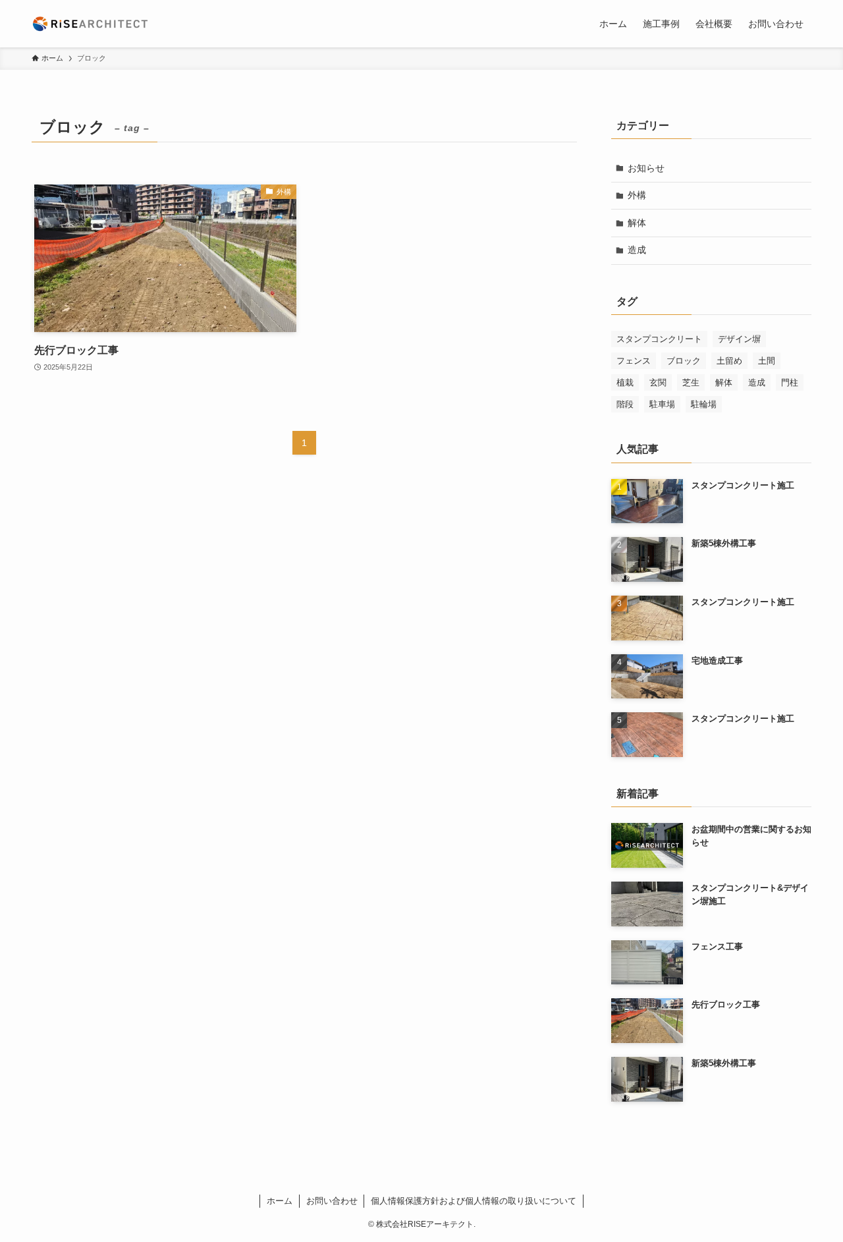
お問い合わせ (332, 1201)
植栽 (625, 382)
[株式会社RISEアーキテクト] (90, 24)
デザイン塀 (739, 339)
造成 (637, 249)
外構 (637, 195)
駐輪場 (704, 404)
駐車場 (662, 404)
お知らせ (646, 168)
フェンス (633, 361)
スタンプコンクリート (659, 339)
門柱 (789, 382)
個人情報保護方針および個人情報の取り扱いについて (473, 1201)
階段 (625, 404)
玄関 (657, 382)
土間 (766, 361)
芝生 (690, 382)
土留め (729, 361)
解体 (637, 222)
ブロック (683, 361)
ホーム (279, 1201)
